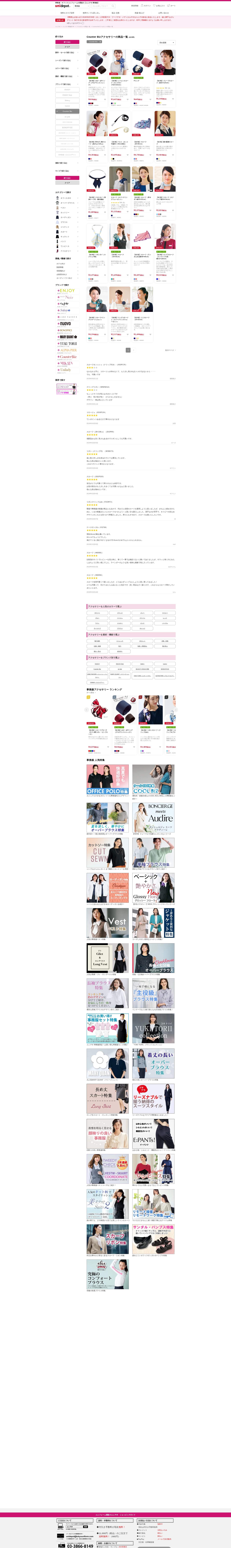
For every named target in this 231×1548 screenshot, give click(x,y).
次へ (175, 709)
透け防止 (165, 646)
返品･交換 (115, 13)
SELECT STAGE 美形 (142, 669)
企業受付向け (62, 274)
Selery (142, 664)
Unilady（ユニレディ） (97, 682)
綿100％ (119, 651)
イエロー (120, 623)
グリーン (142, 618)
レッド (165, 618)
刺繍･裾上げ (139, 13)
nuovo (165, 664)
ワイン (97, 623)
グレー (142, 613)
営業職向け (61, 271)
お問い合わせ (163, 13)
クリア (67, 47)
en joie (120, 669)
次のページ (169, 350)
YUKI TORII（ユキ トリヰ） (142, 675)
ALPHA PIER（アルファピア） (165, 675)
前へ (86, 709)
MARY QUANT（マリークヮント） (119, 675)
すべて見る (90, 692)
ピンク (142, 623)
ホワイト (97, 613)
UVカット (142, 641)
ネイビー (165, 613)
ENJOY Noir (120, 664)
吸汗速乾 (97, 641)
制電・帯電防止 (142, 646)
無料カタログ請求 (67, 13)
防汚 (120, 646)
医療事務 (60, 267)
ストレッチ (119, 641)
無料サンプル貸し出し (91, 13)
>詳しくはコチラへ (74, 23)
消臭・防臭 (165, 641)
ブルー (97, 618)
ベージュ (120, 618)
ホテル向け (61, 264)
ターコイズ (97, 628)
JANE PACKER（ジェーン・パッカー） (97, 675)
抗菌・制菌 (97, 646)
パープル (165, 623)
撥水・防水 (97, 651)
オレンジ (142, 628)
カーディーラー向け (64, 278)
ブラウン (120, 628)
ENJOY (97, 664)
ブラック (120, 613)
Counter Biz (97, 669)
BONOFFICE (165, 669)
